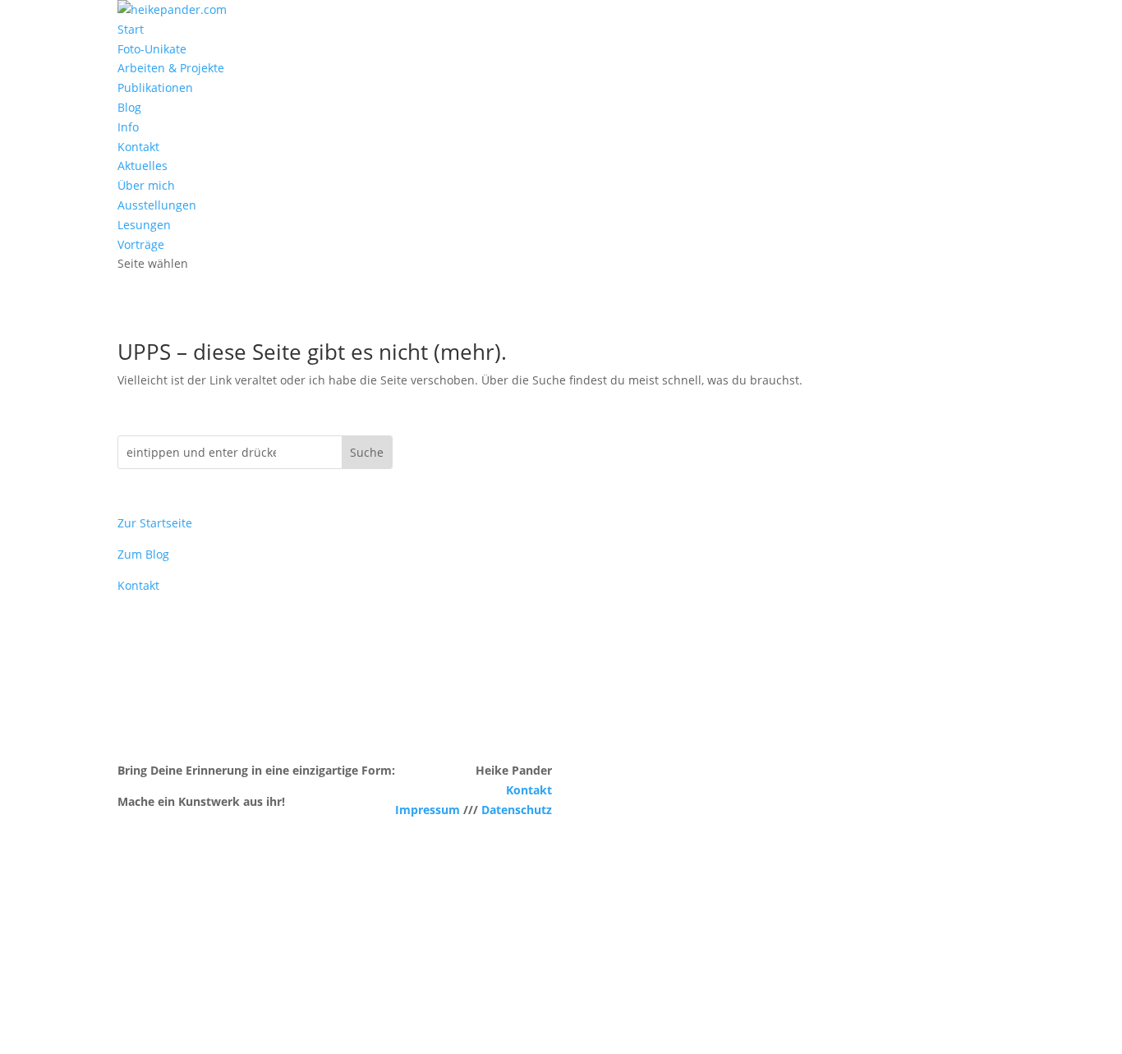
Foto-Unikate (151, 49)
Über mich (146, 185)
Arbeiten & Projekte (170, 68)
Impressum (427, 809)
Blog (129, 107)
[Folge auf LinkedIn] (196, 967)
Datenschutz (516, 809)
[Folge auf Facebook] (130, 967)
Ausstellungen (156, 205)
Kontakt (138, 146)
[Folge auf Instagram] (163, 967)
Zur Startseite (154, 523)
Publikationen (155, 87)
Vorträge (140, 244)
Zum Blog (143, 554)
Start (130, 29)
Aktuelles (142, 165)
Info (128, 127)
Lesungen (144, 224)
